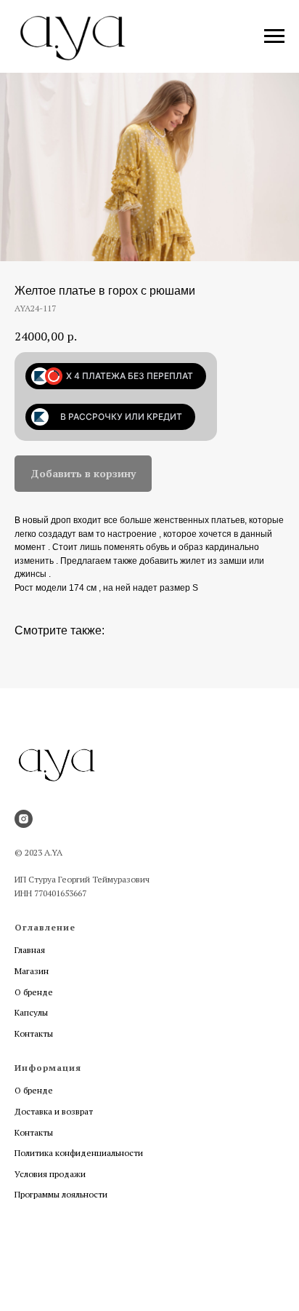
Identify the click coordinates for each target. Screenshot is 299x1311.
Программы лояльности (61, 1194)
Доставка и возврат (54, 1111)
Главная (30, 949)
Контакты (34, 1033)
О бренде (34, 992)
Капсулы (31, 1012)
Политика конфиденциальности (79, 1152)
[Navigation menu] (274, 36)
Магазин (32, 970)
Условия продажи (50, 1173)
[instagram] (24, 819)
